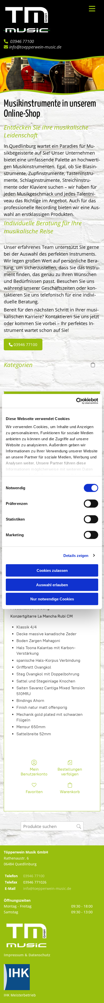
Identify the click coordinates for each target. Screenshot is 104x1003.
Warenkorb (70, 791)
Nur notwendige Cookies (52, 599)
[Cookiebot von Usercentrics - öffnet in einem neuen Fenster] (76, 401)
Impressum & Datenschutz (27, 954)
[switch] (91, 504)
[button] (89, 9)
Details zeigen (75, 555)
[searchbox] (52, 826)
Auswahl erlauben (52, 584)
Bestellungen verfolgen (70, 771)
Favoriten (34, 791)
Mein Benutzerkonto (34, 771)
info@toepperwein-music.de (35, 47)
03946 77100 (22, 41)
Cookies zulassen (52, 570)
